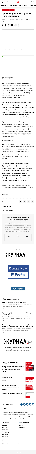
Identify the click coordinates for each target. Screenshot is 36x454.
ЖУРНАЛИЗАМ (29, 378)
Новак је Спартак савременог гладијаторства (14, 302)
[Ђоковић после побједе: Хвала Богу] (30, 395)
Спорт (12, 9)
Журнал (3, 19)
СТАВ (27, 369)
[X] (18, 237)
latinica (11, 210)
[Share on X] (8, 25)
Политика (29, 368)
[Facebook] (8, 237)
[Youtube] (27, 237)
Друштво (28, 363)
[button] (3, 2)
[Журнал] (18, 2)
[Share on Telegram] (28, 201)
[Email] (11, 25)
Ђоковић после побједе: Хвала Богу (12, 393)
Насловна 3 (5, 9)
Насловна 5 (29, 381)
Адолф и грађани (7, 377)
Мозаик (28, 364)
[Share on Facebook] (5, 25)
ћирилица (5, 210)
